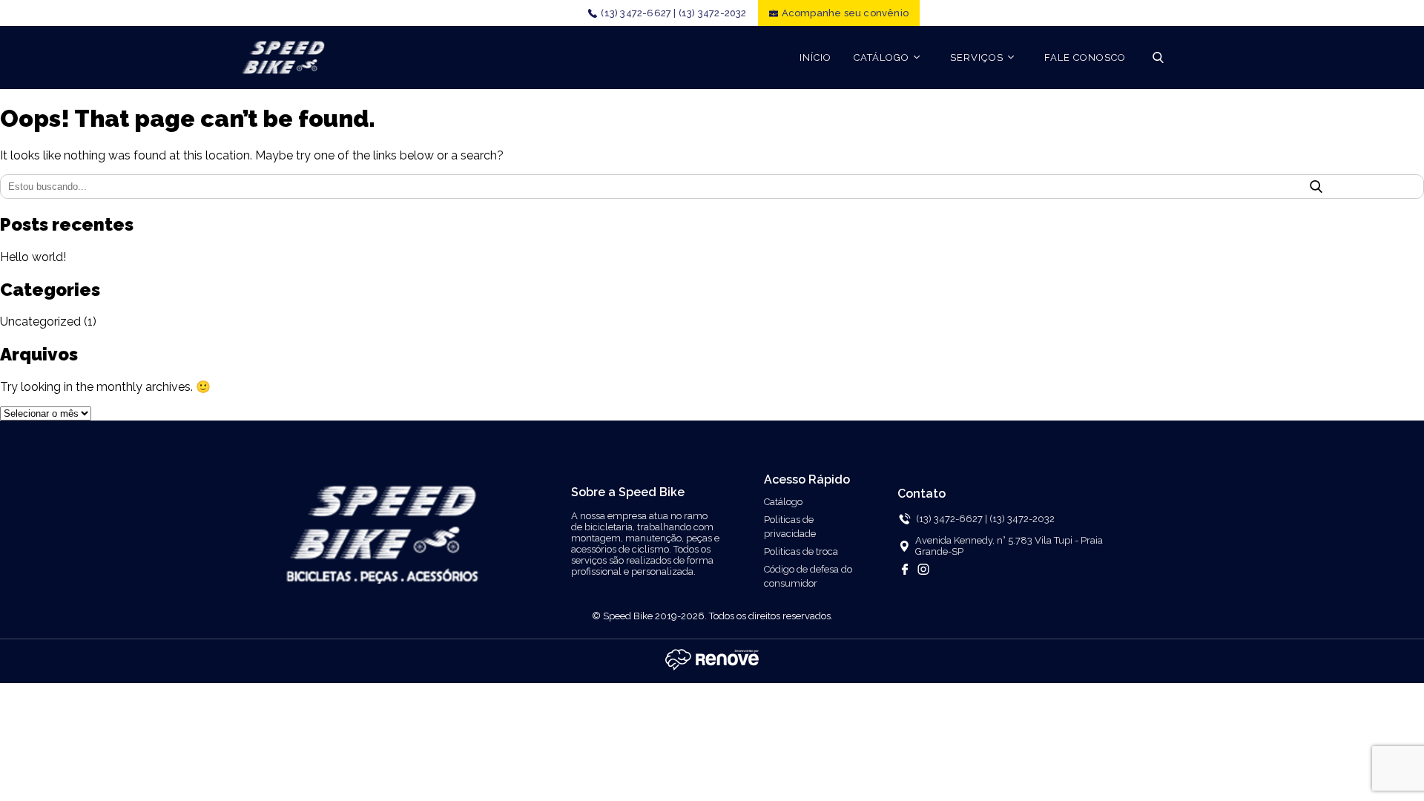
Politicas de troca (801, 551)
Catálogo (783, 501)
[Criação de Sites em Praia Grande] (712, 669)
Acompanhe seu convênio (845, 13)
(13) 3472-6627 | (638, 13)
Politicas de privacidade (790, 526)
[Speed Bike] (283, 57)
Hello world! (33, 257)
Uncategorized (40, 321)
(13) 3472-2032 (713, 13)
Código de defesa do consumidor (808, 576)
